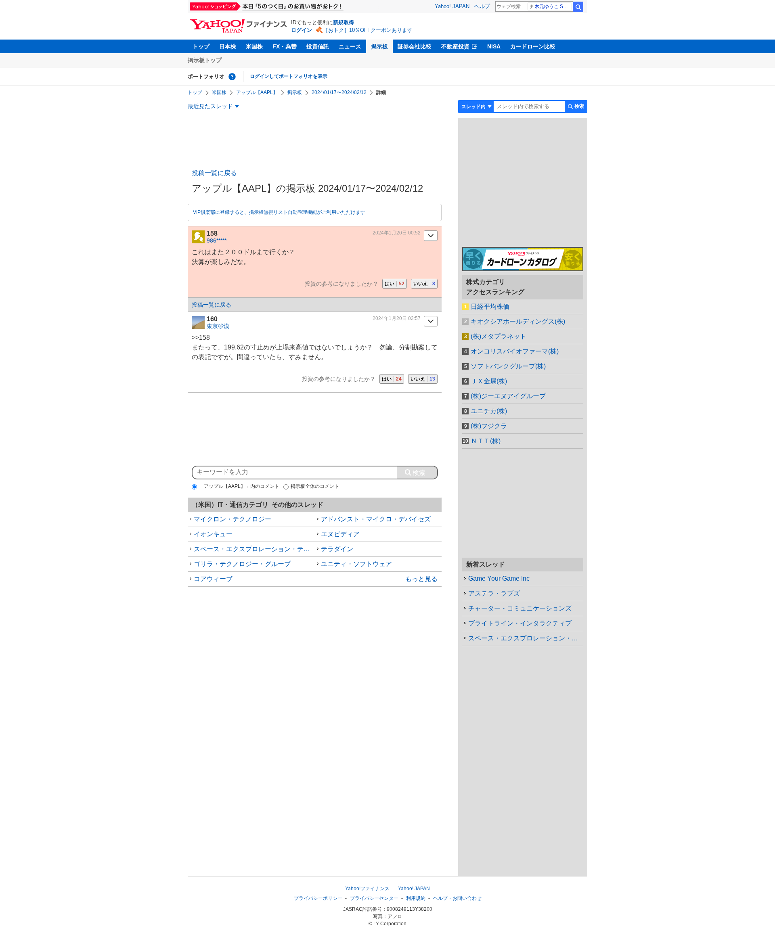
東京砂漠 (218, 326)
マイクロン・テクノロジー (232, 519)
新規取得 (343, 22)
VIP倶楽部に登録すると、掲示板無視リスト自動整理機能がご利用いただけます (279, 212)
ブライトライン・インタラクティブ (520, 623)
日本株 (227, 46)
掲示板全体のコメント (315, 486)
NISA (494, 46)
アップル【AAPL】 (257, 92)
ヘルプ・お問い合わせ (457, 898)
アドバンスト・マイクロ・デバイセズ (376, 519)
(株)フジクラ (489, 425)
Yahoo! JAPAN (452, 6)
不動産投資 (455, 46)
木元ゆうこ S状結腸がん (553, 6)
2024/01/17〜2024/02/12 (339, 92)
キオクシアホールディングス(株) (518, 321)
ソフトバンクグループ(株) (508, 366)
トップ (201, 46)
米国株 (254, 46)
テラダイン (337, 549)
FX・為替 (284, 46)
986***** (216, 240)
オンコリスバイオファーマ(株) (515, 351)
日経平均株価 (490, 306)
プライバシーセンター (374, 898)
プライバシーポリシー (318, 898)
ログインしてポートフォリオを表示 (288, 76)
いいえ (424, 284)
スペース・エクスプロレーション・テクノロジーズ (254, 549)
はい (394, 284)
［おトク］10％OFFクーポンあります (368, 30)
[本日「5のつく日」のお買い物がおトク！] (284, 6)
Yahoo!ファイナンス (367, 888)
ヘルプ (482, 6)
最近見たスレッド (210, 106)
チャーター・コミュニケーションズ (520, 608)
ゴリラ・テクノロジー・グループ (242, 564)
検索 (578, 7)
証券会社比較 (414, 46)
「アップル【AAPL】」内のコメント (239, 486)
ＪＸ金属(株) (489, 381)
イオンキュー (213, 534)
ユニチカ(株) (489, 411)
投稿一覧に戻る (214, 172)
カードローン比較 (532, 46)
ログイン (301, 30)
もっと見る (421, 578)
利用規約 (415, 898)
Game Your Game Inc (499, 578)
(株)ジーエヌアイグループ (508, 396)
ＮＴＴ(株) (486, 440)
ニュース (350, 46)
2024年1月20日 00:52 (397, 233)
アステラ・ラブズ (494, 593)
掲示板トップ (205, 60)
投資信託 (317, 46)
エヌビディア (340, 534)
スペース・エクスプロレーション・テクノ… (525, 638)
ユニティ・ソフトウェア (356, 564)
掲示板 (379, 46)
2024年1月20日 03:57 (397, 318)
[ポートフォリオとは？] (232, 76)
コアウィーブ (213, 578)
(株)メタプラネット (498, 336)
